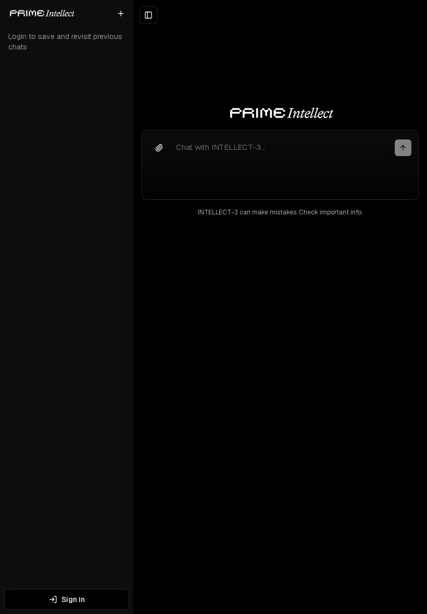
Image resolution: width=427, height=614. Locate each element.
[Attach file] (159, 147)
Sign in (73, 599)
